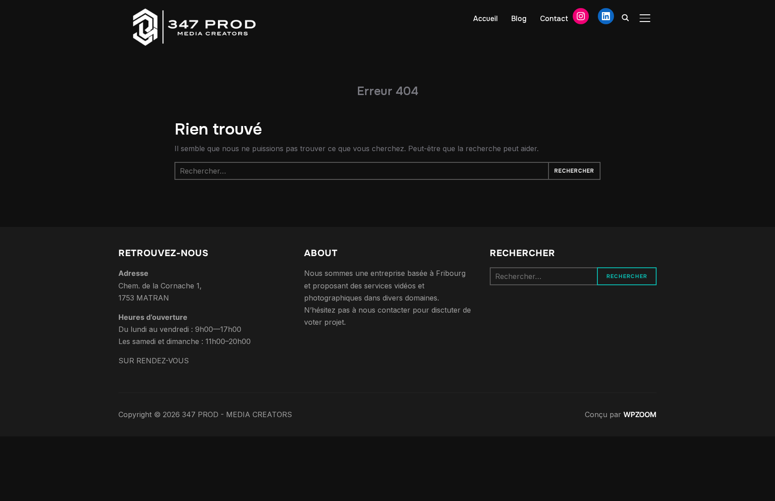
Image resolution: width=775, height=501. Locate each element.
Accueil (485, 18)
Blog (519, 18)
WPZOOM (640, 414)
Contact (554, 18)
